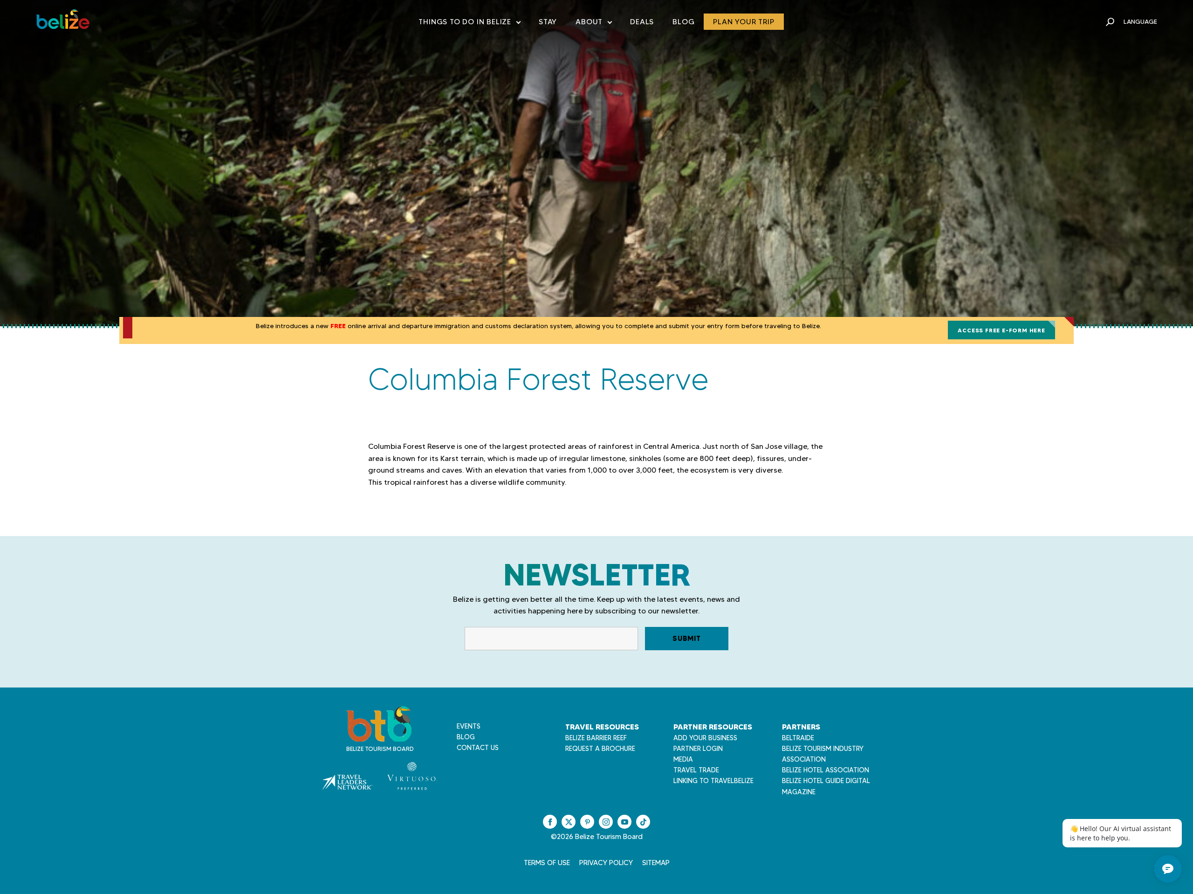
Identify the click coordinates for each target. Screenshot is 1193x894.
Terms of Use (547, 863)
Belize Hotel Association (825, 770)
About (593, 23)
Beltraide (798, 738)
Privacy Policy (606, 863)
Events (468, 726)
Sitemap (656, 863)
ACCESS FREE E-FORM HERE (1001, 330)
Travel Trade (696, 770)
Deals (642, 21)
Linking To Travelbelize (713, 781)
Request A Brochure (600, 748)
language (1140, 21)
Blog (683, 21)
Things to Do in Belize (469, 23)
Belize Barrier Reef (596, 738)
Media (683, 759)
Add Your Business (705, 738)
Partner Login (698, 748)
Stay (548, 21)
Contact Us (478, 747)
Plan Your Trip (743, 21)
